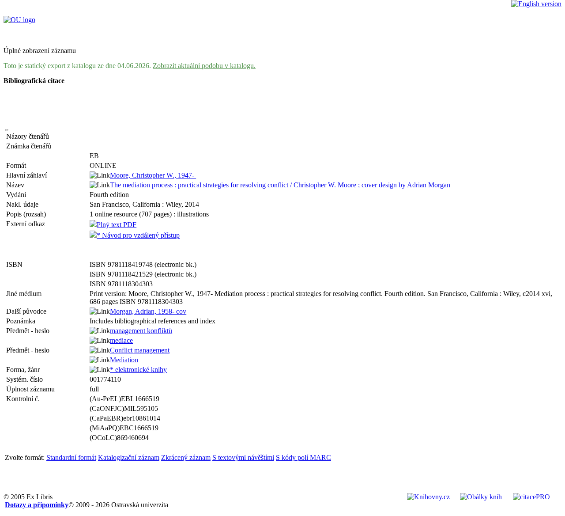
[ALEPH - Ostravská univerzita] (19, 19)
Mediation (124, 360)
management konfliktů (141, 330)
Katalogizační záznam (128, 457)
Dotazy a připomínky (36, 504)
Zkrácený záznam (186, 457)
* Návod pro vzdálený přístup (138, 235)
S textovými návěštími (243, 457)
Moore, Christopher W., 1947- (153, 175)
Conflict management (140, 350)
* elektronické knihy (138, 369)
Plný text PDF (116, 224)
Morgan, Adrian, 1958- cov (148, 311)
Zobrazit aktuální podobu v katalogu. (204, 65)
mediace (121, 340)
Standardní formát (71, 457)
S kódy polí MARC (303, 457)
